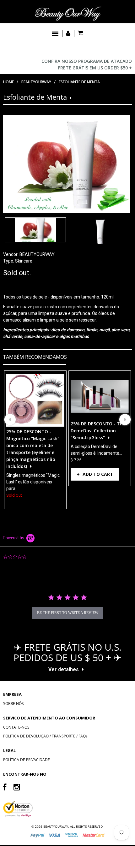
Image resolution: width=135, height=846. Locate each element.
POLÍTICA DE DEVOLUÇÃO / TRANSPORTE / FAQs (45, 736)
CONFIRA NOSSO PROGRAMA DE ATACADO (86, 61)
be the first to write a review (67, 613)
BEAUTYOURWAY (37, 254)
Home (8, 82)
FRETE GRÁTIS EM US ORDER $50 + (95, 68)
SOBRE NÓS (13, 703)
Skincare (23, 260)
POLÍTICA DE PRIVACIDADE (26, 759)
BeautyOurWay (36, 82)
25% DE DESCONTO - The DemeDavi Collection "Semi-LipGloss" (98, 431)
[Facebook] (4, 787)
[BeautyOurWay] (67, 13)
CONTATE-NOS (16, 727)
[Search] (125, 49)
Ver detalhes (63, 669)
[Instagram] (17, 787)
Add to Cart (98, 474)
